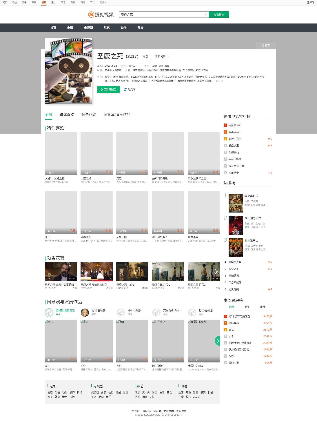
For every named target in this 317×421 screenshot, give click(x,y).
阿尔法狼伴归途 (197, 178)
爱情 (57, 392)
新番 (195, 392)
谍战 (118, 392)
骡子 (47, 237)
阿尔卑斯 (157, 365)
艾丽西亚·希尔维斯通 (170, 70)
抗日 (111, 392)
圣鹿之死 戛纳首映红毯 (94, 284)
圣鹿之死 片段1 (161, 284)
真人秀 (146, 392)
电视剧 (88, 27)
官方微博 (181, 410)
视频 (44, 2)
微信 (14, 2)
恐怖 (72, 392)
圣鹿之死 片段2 (125, 284)
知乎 (24, 2)
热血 (188, 392)
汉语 (63, 2)
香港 (262, 306)
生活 (162, 392)
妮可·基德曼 (139, 70)
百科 (92, 2)
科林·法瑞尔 (152, 70)
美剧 (93, 396)
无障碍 (310, 2)
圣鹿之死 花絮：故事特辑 (59, 284)
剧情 (154, 66)
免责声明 (168, 410)
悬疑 (167, 66)
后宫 (181, 392)
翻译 (73, 2)
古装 (103, 392)
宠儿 (47, 365)
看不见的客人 (160, 237)
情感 (137, 392)
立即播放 (110, 89)
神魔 (181, 396)
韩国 (57, 396)
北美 (247, 306)
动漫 (124, 27)
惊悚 (161, 66)
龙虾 (83, 365)
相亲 (144, 396)
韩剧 (101, 396)
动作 (64, 392)
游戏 (137, 396)
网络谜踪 (86, 237)
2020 (196, 396)
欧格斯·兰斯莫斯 (113, 70)
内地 (231, 306)
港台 (64, 396)
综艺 (107, 27)
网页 (5, 2)
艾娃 (119, 178)
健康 (140, 27)
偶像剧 (95, 392)
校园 (188, 396)
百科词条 (160, 56)
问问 (83, 2)
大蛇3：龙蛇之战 (54, 178)
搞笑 (203, 392)
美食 (169, 392)
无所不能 (121, 237)
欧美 (50, 396)
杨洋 (108, 396)
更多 (218, 81)
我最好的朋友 (195, 365)
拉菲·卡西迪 (202, 70)
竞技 (152, 396)
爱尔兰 (132, 66)
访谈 (154, 392)
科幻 (79, 392)
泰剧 (125, 392)
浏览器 (157, 410)
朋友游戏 (193, 237)
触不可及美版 (160, 178)
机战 (210, 392)
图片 (34, 2)
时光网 (131, 89)
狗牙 (119, 365)
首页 (53, 27)
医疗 (53, 2)
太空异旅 (86, 178)
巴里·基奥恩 (188, 70)
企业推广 (136, 410)
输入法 (147, 410)
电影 (70, 27)
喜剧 (50, 392)
